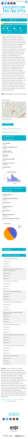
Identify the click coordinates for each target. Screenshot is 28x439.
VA (12, 399)
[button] (14, 20)
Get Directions (8, 124)
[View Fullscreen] (4, 108)
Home (3, 399)
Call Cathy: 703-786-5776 (8, 1)
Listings (8, 399)
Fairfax (15, 399)
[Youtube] (14, 419)
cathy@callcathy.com (21, 1)
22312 (4, 401)
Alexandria (20, 399)
